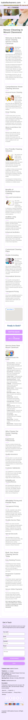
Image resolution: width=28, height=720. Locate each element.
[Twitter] (10, 698)
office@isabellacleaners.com (12, 676)
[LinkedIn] (17, 698)
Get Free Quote (14, 332)
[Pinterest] (21, 698)
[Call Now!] (14, 7)
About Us (4, 690)
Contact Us (10, 690)
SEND (14, 663)
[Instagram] (14, 698)
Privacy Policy (17, 692)
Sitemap (4, 694)
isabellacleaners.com (11, 680)
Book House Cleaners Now (10, 17)
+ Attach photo (14, 658)
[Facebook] (7, 698)
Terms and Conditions (7, 692)
